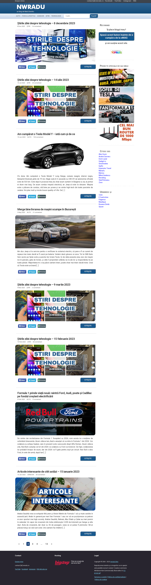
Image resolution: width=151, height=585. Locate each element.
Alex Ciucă (103, 154)
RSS (134, 1)
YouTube (118, 1)
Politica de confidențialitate (117, 577)
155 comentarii (38, 137)
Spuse (101, 207)
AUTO (18, 16)
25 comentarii (36, 83)
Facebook (108, 1)
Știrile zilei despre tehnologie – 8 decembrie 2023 (46, 23)
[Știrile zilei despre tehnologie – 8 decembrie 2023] (55, 47)
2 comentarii (36, 288)
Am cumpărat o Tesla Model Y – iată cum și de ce (46, 134)
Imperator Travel (105, 168)
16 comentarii (36, 26)
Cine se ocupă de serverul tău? (77, 562)
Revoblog (102, 178)
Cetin (101, 195)
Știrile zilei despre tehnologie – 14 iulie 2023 (43, 80)
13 (46, 544)
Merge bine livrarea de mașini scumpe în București (46, 209)
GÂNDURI (40, 16)
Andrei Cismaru (104, 156)
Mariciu (101, 173)
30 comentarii (37, 342)
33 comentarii (40, 475)
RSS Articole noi (42, 569)
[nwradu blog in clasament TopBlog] (116, 52)
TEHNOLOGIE (56, 16)
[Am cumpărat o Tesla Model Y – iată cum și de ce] (55, 158)
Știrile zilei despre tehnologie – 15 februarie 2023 (46, 338)
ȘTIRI (48, 16)
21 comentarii (37, 212)
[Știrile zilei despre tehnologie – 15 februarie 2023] (55, 360)
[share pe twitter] (32, 67)
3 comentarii (37, 399)
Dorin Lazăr (103, 159)
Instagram (127, 1)
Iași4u (101, 166)
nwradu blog (114, 562)
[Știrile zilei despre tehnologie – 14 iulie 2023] (55, 101)
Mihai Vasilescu (104, 175)
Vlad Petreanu (104, 180)
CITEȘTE (88, 67)
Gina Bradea (103, 164)
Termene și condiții (100, 577)
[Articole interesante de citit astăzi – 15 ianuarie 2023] (55, 496)
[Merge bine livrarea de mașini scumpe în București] (55, 231)
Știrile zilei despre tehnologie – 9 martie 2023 (43, 284)
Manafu (102, 171)
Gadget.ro (102, 161)
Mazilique (102, 202)
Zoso (101, 182)
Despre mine (20, 1)
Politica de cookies (101, 579)
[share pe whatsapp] (42, 67)
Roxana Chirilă (104, 204)
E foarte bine (103, 197)
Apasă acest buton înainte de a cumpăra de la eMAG (116, 36)
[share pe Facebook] (22, 67)
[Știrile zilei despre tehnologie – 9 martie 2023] (55, 306)
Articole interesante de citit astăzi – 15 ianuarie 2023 (48, 471)
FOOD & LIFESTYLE (28, 16)
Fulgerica (102, 200)
